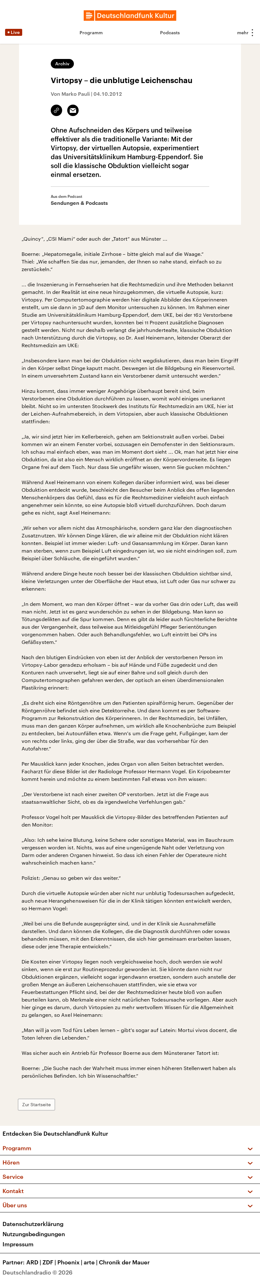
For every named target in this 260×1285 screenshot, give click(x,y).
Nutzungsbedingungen (34, 1233)
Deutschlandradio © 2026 (38, 1272)
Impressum (18, 1244)
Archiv (62, 63)
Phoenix (69, 1262)
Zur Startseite (36, 1104)
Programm (91, 32)
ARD (33, 1262)
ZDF (49, 1262)
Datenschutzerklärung (33, 1223)
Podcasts (170, 32)
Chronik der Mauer (124, 1262)
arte (91, 1262)
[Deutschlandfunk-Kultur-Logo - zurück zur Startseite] (130, 15)
